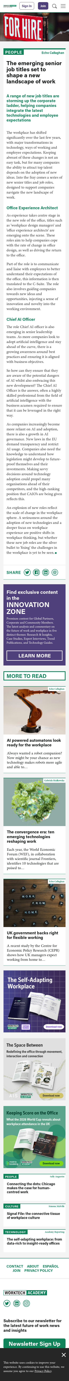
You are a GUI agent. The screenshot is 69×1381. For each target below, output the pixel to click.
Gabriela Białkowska (54, 780)
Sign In (27, 6)
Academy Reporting (54, 1231)
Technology (15, 1232)
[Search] (54, 6)
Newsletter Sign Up (34, 1343)
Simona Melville (56, 1206)
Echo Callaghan (53, 53)
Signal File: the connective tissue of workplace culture (33, 1215)
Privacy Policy (42, 1371)
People (13, 52)
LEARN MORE (34, 655)
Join (43, 6)
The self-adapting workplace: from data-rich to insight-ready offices (34, 1241)
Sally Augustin (57, 1176)
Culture (12, 1206)
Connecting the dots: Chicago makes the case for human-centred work (31, 1188)
